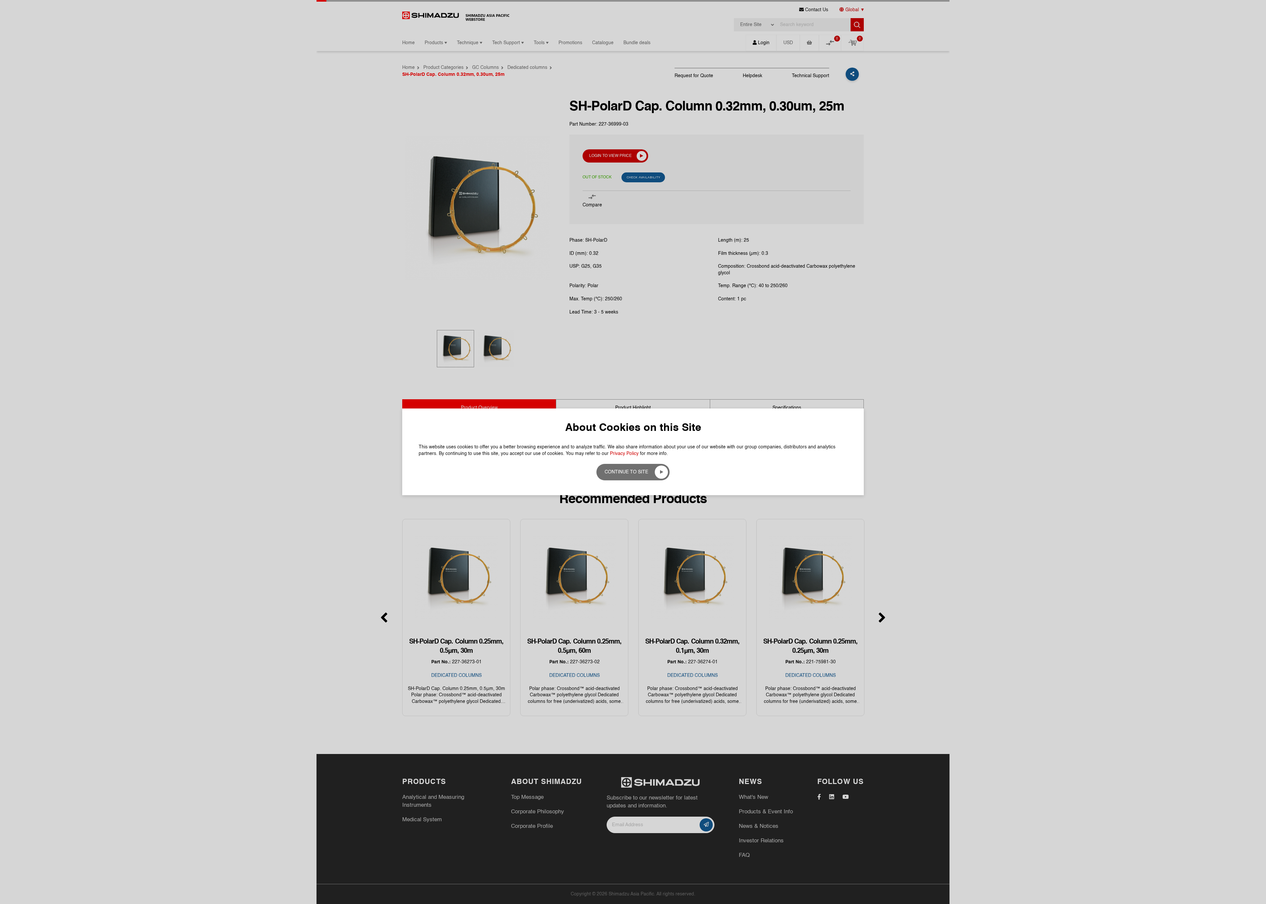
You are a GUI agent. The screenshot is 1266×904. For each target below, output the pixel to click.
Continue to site (626, 472)
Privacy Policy (624, 453)
